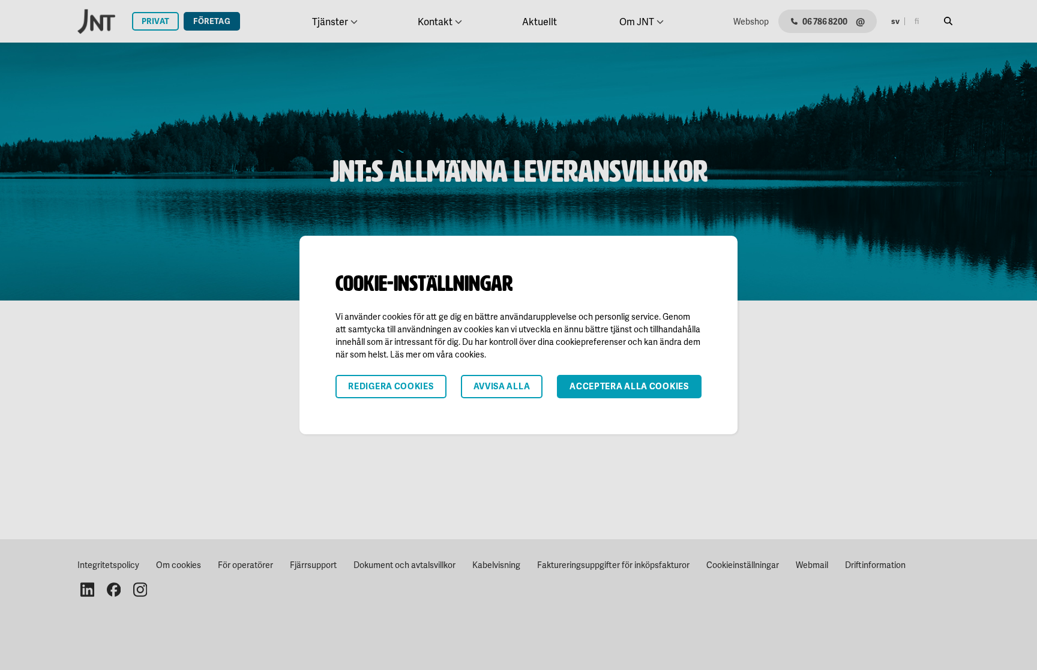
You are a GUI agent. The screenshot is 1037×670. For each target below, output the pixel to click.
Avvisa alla (502, 386)
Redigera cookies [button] (390, 386)
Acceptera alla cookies (629, 386)
